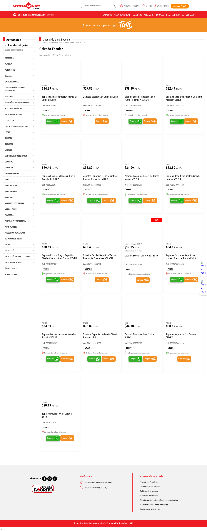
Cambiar (50, 15)
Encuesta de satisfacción (150, 509)
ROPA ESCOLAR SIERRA (13, 239)
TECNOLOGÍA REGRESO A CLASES (17, 257)
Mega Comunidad (122, 15)
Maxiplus (137, 15)
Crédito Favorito (163, 6)
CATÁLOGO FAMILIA (12, 82)
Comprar (50, 121)
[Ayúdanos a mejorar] (203, 268)
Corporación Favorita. (117, 523)
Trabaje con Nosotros (148, 482)
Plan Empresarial (175, 15)
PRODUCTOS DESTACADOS (15, 233)
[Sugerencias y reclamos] (203, 287)
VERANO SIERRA (11, 274)
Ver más (190, 15)
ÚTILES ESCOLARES (12, 268)
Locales (149, 6)
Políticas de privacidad (149, 491)
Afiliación (149, 15)
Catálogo (107, 15)
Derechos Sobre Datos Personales (154, 505)
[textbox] (19, 50)
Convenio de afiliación (149, 495)
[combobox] (19, 51)
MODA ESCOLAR (11, 185)
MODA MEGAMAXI (11, 191)
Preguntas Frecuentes (132, 6)
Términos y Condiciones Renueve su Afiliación (159, 500)
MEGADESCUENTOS (12, 174)
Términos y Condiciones (150, 486)
